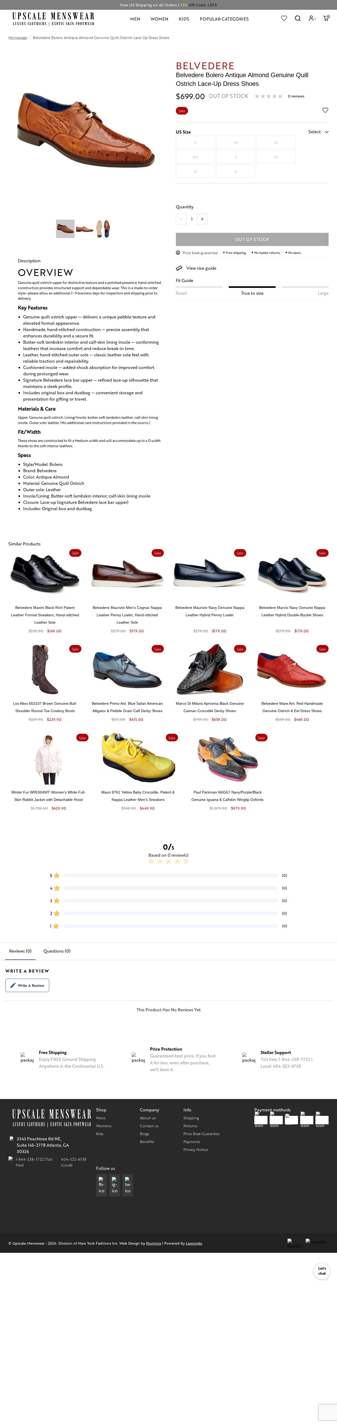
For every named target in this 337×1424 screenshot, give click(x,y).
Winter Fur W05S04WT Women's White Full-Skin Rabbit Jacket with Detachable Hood (48, 796)
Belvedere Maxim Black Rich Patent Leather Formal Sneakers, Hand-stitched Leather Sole (45, 614)
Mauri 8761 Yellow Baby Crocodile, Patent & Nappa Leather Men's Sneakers (138, 796)
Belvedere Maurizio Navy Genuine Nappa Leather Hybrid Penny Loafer (209, 611)
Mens (100, 1117)
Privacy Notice (196, 1149)
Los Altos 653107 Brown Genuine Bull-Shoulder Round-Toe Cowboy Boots (45, 707)
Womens (103, 1125)
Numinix (153, 1243)
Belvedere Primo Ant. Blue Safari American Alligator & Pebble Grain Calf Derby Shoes (127, 707)
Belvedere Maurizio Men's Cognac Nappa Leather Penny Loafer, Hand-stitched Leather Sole (127, 614)
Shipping (191, 1117)
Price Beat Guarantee (202, 1133)
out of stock (252, 239)
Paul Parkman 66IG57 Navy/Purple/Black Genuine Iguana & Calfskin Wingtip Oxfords (227, 796)
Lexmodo (194, 1243)
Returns (190, 1125)
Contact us (149, 1125)
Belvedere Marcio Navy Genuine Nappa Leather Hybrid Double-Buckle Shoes (292, 611)
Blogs (144, 1133)
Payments (192, 1141)
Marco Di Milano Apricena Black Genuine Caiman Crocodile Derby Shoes (210, 707)
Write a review (31, 985)
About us (148, 1117)
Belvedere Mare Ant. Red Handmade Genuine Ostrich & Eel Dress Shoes (292, 707)
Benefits (147, 1141)
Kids (99, 1133)
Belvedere (205, 65)
